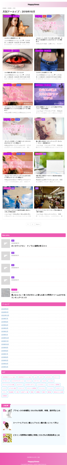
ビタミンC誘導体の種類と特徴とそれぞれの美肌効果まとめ (36, 435)
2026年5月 (4, 312)
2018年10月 (5, 344)
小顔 (17, 392)
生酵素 (38, 392)
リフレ (4, 392)
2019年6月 (4, 322)
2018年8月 (4, 351)
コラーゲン (37, 381)
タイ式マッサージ (29, 384)
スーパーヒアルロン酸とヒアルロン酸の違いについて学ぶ (35, 423)
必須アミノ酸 (24, 392)
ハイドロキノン (41, 384)
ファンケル (42, 388)
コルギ (44, 381)
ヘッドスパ (50, 388)
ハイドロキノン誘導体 (53, 384)
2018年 (9, 8)
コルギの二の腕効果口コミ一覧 (12, 38)
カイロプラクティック (18, 381)
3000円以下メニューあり (9, 377)
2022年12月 (5, 315)
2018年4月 (4, 363)
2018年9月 (4, 347)
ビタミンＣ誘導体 (31, 388)
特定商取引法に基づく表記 (33, 457)
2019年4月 (4, 325)
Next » (38, 224)
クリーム (28, 381)
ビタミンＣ (21, 388)
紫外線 (49, 392)
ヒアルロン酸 (12, 388)
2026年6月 (4, 309)
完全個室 (11, 392)
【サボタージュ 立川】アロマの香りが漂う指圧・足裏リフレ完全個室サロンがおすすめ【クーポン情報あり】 (49, 39)
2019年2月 (4, 331)
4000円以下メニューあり (24, 377)
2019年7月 (4, 318)
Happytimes (33, 4)
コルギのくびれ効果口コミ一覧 (44, 72)
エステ (41, 377)
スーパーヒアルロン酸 (8, 384)
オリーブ (56, 377)
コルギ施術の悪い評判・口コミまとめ (14, 72)
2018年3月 (4, 367)
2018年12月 (5, 338)
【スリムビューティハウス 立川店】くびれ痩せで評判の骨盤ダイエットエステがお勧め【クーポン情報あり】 (17, 108)
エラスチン (48, 377)
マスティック (59, 388)
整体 (32, 392)
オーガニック (6, 381)
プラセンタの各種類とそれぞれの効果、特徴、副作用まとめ (36, 410)
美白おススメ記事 (58, 392)
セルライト (19, 384)
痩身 (43, 392)
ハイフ (4, 388)
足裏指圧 (5, 395)
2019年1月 (4, 335)
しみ (35, 377)
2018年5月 (4, 360)
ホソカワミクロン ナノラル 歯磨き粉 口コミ (29, 246)
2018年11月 (5, 341)
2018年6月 (4, 357)
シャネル (51, 381)
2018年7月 (4, 354)
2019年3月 (4, 328)
